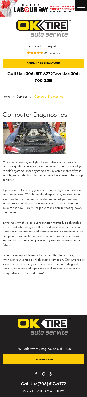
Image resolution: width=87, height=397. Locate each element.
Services (22, 96)
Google (43, 374)
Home (6, 96)
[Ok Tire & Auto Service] (43, 28)
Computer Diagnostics (48, 96)
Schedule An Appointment (43, 63)
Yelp (51, 374)
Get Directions (43, 359)
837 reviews (52, 53)
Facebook (36, 374)
